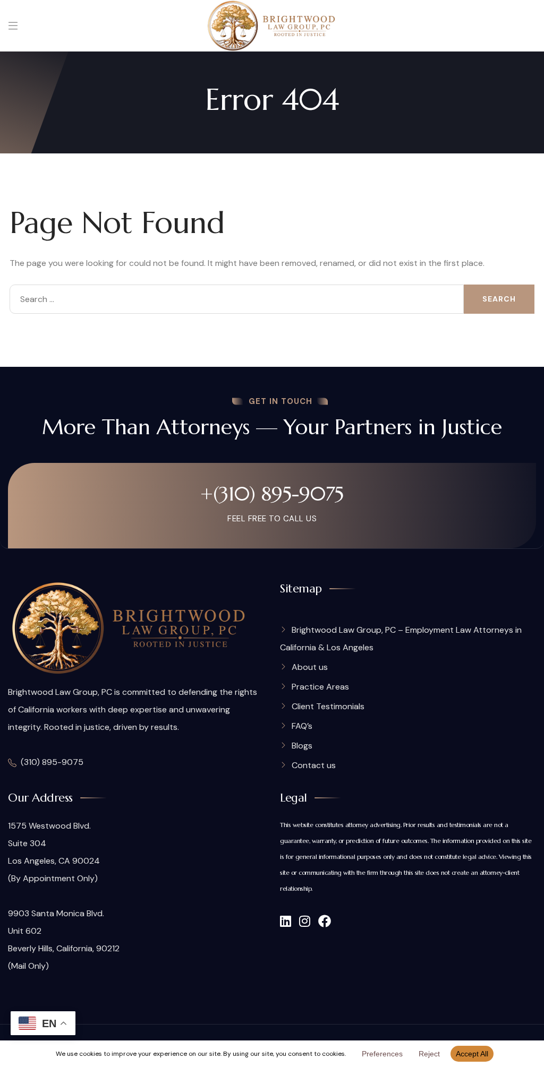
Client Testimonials (328, 706)
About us (310, 667)
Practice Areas (320, 686)
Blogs (302, 745)
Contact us (314, 765)
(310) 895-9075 (52, 762)
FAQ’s (302, 726)
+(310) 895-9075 (272, 493)
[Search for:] (237, 299)
